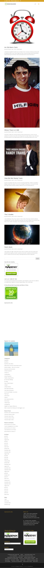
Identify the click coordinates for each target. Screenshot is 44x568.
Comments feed (7, 502)
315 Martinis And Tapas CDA (13, 554)
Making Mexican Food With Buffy (11, 558)
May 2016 (6, 491)
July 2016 (6, 487)
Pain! (37, 558)
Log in (5, 499)
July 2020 (6, 455)
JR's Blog (6, 381)
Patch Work (8, 247)
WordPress (30, 566)
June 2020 (6, 457)
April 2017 (6, 476)
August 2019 (6, 466)
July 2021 (6, 441)
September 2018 (7, 469)
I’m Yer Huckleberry (13, 555)
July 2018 (6, 473)
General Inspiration (7, 376)
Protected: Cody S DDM (8, 416)
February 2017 (7, 480)
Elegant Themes (19, 566)
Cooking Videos (7, 374)
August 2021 (6, 439)
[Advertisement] (13, 321)
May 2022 (6, 437)
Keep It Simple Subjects (8, 383)
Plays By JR (6, 393)
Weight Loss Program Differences (10, 406)
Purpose (6, 397)
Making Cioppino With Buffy (29, 557)
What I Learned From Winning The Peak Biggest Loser (14, 407)
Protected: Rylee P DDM (8, 419)
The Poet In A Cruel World (17, 561)
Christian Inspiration (8, 370)
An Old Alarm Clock (11, 47)
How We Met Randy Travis (13, 178)
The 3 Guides (8, 214)
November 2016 (7, 482)
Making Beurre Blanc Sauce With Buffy (15, 557)
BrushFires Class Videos (8, 363)
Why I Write (35, 561)
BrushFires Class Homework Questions (11, 412)
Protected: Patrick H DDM (9, 417)
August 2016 (6, 485)
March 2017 (6, 478)
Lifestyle (6, 385)
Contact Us (6, 372)
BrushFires (6, 362)
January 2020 (6, 462)
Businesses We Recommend (9, 369)
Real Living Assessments (9, 399)
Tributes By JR (7, 402)
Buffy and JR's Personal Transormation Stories (13, 365)
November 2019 (7, 464)
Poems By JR (6, 395)
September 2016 (7, 483)
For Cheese (13, 424)
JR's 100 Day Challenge (8, 379)
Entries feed (6, 500)
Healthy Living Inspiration (9, 377)
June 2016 (6, 489)
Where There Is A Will (11, 130)
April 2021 (6, 445)
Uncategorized (7, 404)
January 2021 (6, 448)
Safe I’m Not (22, 560)
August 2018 (6, 471)
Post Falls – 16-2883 (15, 560)
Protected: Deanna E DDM (9, 414)
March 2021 (6, 446)
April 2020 (6, 459)
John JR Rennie (8, 49)
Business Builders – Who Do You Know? (11, 367)
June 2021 (6, 443)
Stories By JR (19, 49)
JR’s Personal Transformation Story (26, 555)
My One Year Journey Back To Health (27, 558)
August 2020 (6, 453)
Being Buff (6, 360)
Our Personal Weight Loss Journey (10, 392)
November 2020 (7, 452)
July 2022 (6, 436)
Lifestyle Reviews (7, 386)
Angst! (22, 554)
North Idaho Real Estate (8, 388)
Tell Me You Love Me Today (32, 560)
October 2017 (7, 475)
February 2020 (7, 460)
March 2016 (6, 494)
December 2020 (7, 450)
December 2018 (7, 467)
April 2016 (6, 492)
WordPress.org (7, 504)
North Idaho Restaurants (9, 390)
